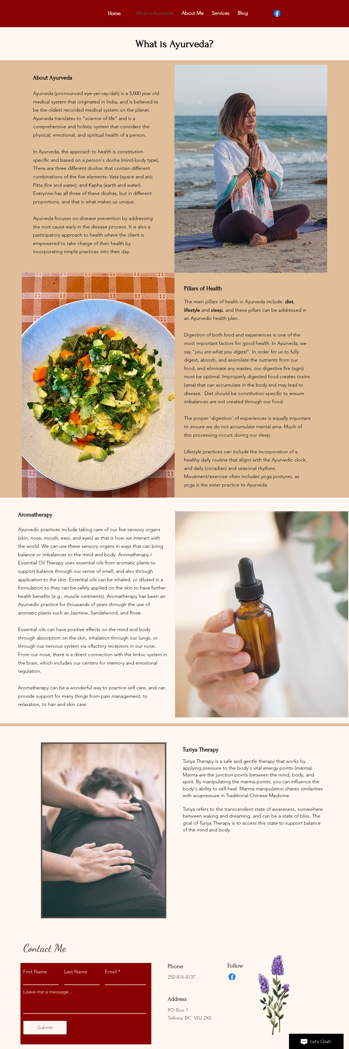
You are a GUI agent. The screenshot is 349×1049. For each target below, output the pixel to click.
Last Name (75, 971)
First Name (35, 971)
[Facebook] (277, 13)
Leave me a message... (48, 991)
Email (111, 971)
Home (114, 13)
